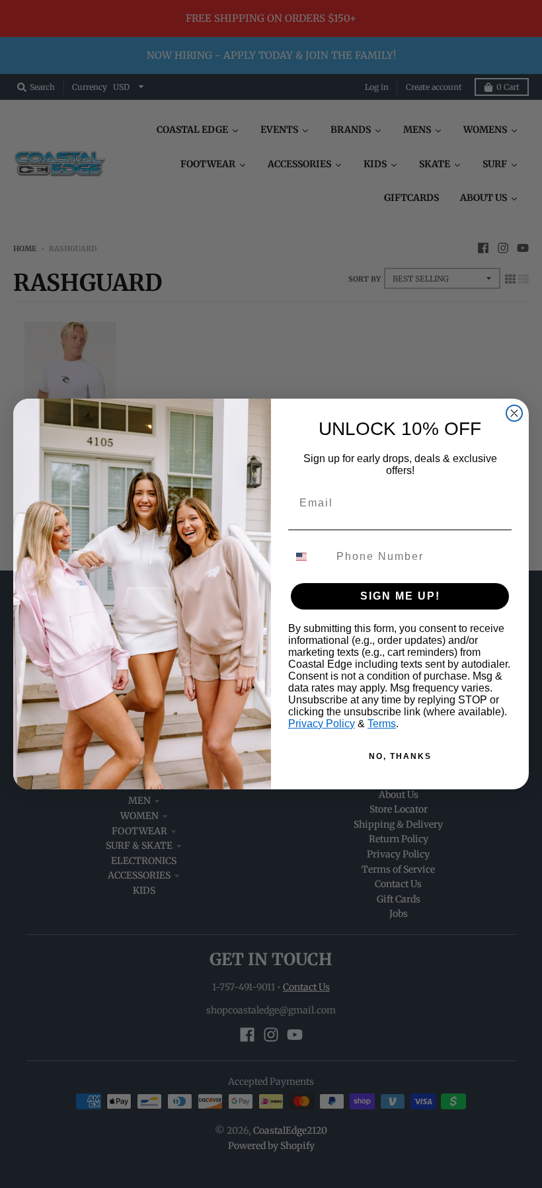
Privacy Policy (321, 723)
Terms (382, 723)
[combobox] (309, 556)
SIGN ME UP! (400, 596)
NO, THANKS (400, 756)
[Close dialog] (514, 413)
